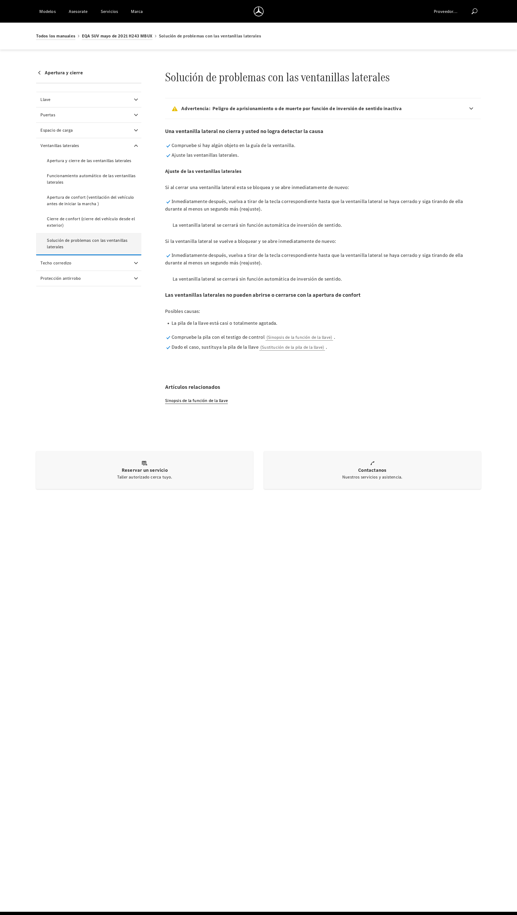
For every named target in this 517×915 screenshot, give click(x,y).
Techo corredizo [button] (55, 263)
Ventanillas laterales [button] (59, 145)
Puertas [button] (47, 115)
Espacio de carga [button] (56, 130)
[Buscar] (474, 11)
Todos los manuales (55, 36)
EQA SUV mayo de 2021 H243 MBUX (117, 36)
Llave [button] (45, 99)
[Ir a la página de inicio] (259, 11)
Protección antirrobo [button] (60, 278)
